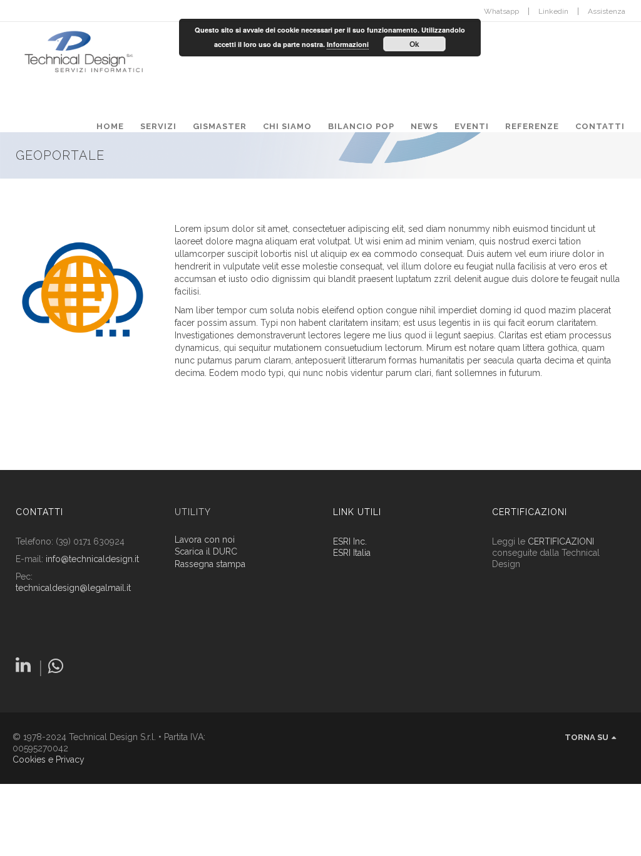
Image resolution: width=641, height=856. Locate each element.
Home (110, 126)
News (424, 126)
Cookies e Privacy (49, 759)
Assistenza (606, 11)
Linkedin (553, 11)
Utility (193, 512)
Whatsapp (501, 11)
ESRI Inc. (350, 541)
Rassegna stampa (210, 564)
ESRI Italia (352, 553)
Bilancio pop (361, 126)
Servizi (158, 126)
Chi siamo (287, 126)
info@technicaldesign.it (92, 559)
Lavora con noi (205, 540)
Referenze (532, 126)
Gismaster (220, 126)
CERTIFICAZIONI (561, 541)
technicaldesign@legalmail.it (73, 588)
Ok (414, 44)
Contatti (600, 126)
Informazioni (348, 44)
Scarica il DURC (206, 551)
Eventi (471, 126)
